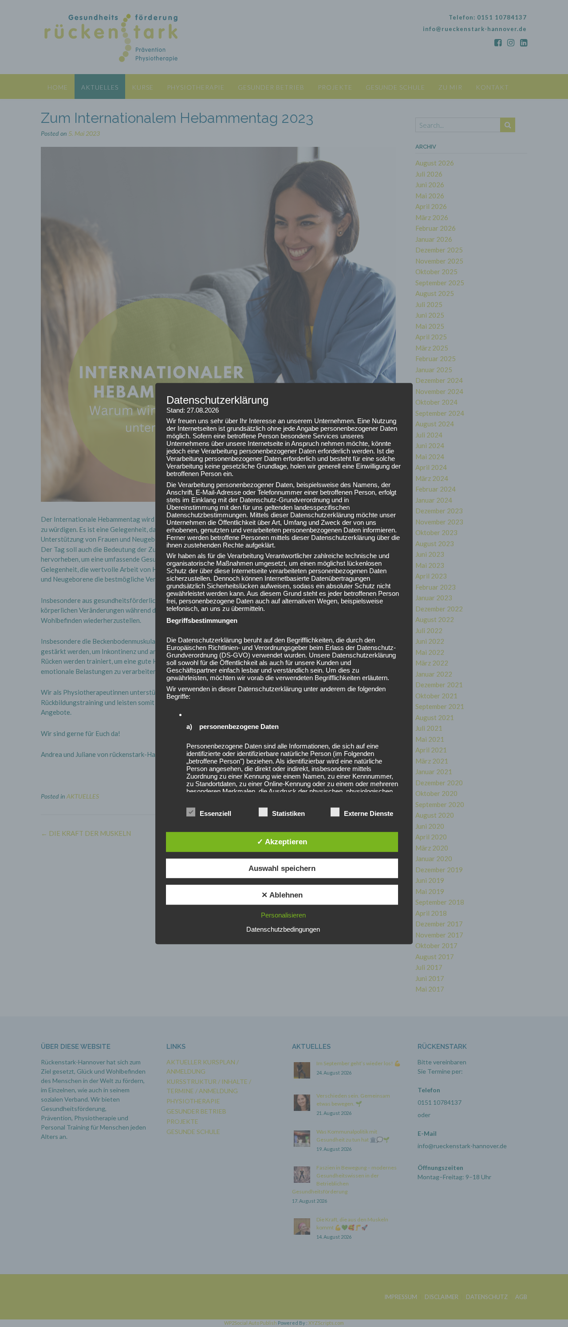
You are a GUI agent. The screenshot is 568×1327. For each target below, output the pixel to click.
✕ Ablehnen (282, 895)
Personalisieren (283, 915)
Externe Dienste (368, 813)
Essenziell (215, 813)
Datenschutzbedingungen (283, 929)
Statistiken (288, 813)
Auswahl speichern (282, 868)
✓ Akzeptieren (282, 842)
